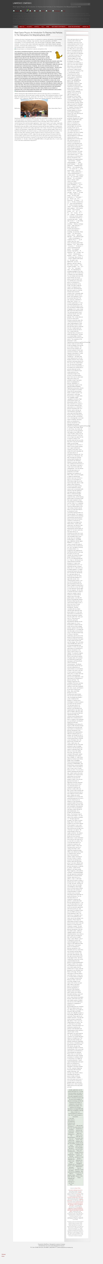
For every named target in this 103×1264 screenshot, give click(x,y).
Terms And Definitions (74, 26)
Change (79, 1192)
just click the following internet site (75, 1190)
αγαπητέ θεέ (78, 1194)
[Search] (89, 4)
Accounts (29, 26)
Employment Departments (58, 26)
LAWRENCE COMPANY (22, 3)
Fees (42, 26)
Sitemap (3, 1254)
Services (36, 26)
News (47, 26)
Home (15, 26)
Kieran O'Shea (77, 1188)
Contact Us (85, 26)
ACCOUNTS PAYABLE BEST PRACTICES (75, 1197)
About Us (21, 26)
